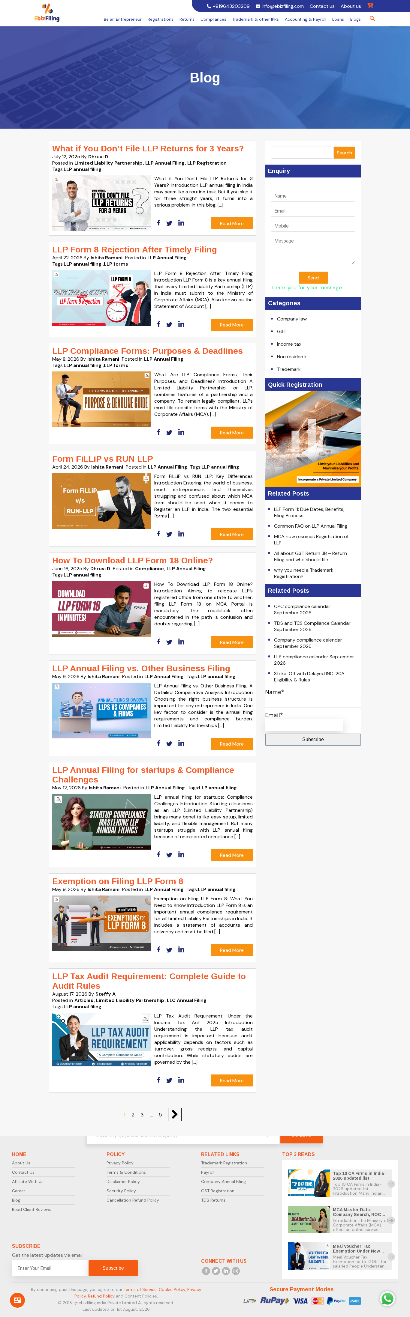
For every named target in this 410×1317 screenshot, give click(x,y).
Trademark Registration (224, 1163)
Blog (16, 1200)
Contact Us (23, 1172)
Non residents (292, 356)
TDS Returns (213, 1200)
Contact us (322, 6)
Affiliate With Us (28, 1181)
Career (18, 1190)
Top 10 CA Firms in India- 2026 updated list (359, 1176)
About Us (21, 1163)
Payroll (207, 1172)
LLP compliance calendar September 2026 (314, 660)
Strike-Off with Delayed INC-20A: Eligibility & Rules (309, 676)
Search (344, 153)
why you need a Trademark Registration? (303, 573)
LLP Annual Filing (165, 163)
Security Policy (121, 1190)
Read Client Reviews (31, 1209)
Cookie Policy (172, 1289)
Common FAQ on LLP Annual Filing (310, 526)
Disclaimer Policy (123, 1181)
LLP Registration (207, 163)
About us (351, 6)
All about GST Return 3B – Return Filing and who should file (310, 556)
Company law (292, 319)
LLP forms (116, 264)
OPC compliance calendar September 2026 (302, 609)
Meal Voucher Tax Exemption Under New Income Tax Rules (356, 1251)
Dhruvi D (98, 156)
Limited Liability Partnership (108, 163)
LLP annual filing (82, 169)
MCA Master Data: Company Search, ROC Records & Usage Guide (358, 1214)
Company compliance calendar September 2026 (308, 643)
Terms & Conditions (126, 1172)
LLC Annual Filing (187, 1000)
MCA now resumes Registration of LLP (311, 539)
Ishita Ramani (106, 258)
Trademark (289, 369)
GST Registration (217, 1190)
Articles (83, 1000)
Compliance (149, 568)
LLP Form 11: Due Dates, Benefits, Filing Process (309, 512)
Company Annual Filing (223, 1181)
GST (281, 331)
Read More (232, 223)
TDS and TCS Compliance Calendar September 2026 (312, 626)
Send (313, 278)
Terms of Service (140, 1289)
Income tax (289, 344)
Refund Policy (101, 1296)
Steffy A (105, 994)
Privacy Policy (120, 1163)
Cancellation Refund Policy (133, 1200)
